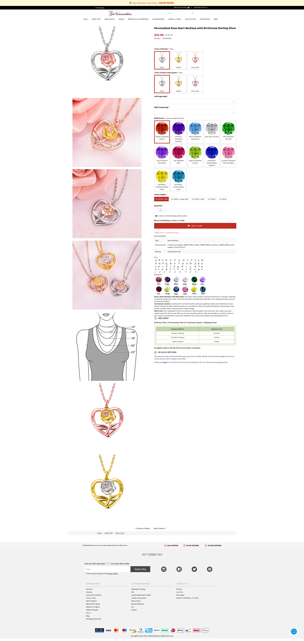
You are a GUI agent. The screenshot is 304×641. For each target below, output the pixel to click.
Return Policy (136, 601)
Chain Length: (160, 194)
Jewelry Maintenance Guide (141, 595)
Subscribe (140, 569)
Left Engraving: (161, 96)
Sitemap (89, 592)
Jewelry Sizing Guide (138, 598)
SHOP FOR (96, 19)
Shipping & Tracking (138, 589)
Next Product (159, 528)
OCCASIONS (205, 19)
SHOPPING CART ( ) (201, 8)
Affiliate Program (92, 610)
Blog (87, 616)
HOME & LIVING (175, 19)
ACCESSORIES (158, 19)
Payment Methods (137, 604)
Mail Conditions (91, 601)
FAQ (132, 592)
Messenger (180, 595)
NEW (216, 19)
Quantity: (158, 205)
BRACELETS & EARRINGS (138, 19)
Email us (179, 589)
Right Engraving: (162, 107)
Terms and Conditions (93, 595)
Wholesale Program (93, 604)
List (132, 607)
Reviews (88, 613)
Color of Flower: (161, 49)
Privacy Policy (113, 573)
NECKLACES (110, 19)
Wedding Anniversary (93, 619)
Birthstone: (159, 118)
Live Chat (179, 592)
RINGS (122, 19)
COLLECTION (191, 19)
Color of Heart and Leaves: (166, 72)
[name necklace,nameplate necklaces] (120, 13)
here (165, 362)
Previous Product (143, 528)
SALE (86, 19)
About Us (89, 589)
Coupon (134, 610)
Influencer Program (93, 607)
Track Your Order (180, 8)
